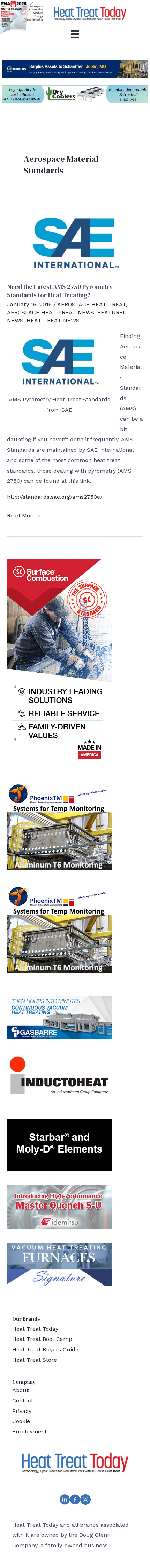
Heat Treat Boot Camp (42, 1339)
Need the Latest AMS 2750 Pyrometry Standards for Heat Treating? (60, 290)
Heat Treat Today (35, 1329)
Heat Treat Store (34, 1360)
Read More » (23, 516)
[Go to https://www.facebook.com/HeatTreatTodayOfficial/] (75, 1501)
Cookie (21, 1421)
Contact (22, 1400)
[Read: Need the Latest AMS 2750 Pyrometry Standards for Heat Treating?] (75, 241)
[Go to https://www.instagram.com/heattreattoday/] (85, 1501)
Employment (29, 1431)
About (20, 1390)
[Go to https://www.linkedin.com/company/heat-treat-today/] (64, 1501)
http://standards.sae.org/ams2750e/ (55, 496)
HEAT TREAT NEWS (53, 320)
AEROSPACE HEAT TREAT (91, 304)
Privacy (21, 1411)
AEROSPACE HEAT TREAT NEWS (50, 312)
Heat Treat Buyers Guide (45, 1349)
